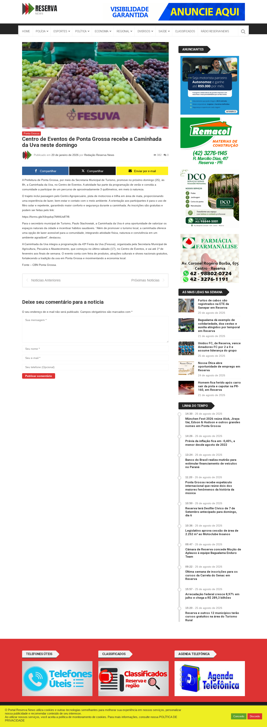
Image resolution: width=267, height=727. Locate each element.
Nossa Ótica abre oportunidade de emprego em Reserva (219, 366)
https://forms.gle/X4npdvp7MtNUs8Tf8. (46, 216)
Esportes (60, 31)
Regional (123, 31)
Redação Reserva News (99, 154)
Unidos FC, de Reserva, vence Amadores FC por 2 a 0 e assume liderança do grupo (219, 346)
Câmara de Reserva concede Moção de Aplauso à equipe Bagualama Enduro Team (213, 553)
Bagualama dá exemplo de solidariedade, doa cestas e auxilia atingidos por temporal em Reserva (219, 325)
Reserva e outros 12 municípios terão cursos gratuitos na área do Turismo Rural (212, 616)
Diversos (144, 31)
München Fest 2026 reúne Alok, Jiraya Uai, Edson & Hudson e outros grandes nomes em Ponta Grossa (212, 422)
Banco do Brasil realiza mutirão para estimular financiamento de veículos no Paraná (211, 463)
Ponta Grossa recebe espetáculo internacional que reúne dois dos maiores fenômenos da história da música (209, 488)
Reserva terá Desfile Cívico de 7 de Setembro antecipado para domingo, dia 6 (211, 512)
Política (81, 31)
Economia (101, 31)
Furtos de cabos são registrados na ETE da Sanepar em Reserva (213, 304)
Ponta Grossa (31, 133)
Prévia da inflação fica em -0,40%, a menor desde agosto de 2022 (210, 442)
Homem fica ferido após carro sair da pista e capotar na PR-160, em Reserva (219, 386)
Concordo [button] (238, 716)
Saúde (163, 31)
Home (26, 31)
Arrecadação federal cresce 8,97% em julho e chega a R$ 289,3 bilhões (212, 595)
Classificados (185, 31)
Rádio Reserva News (215, 31)
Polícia (40, 31)
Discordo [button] (255, 716)
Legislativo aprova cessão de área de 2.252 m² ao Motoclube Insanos (211, 532)
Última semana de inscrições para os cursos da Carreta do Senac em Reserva (211, 575)
